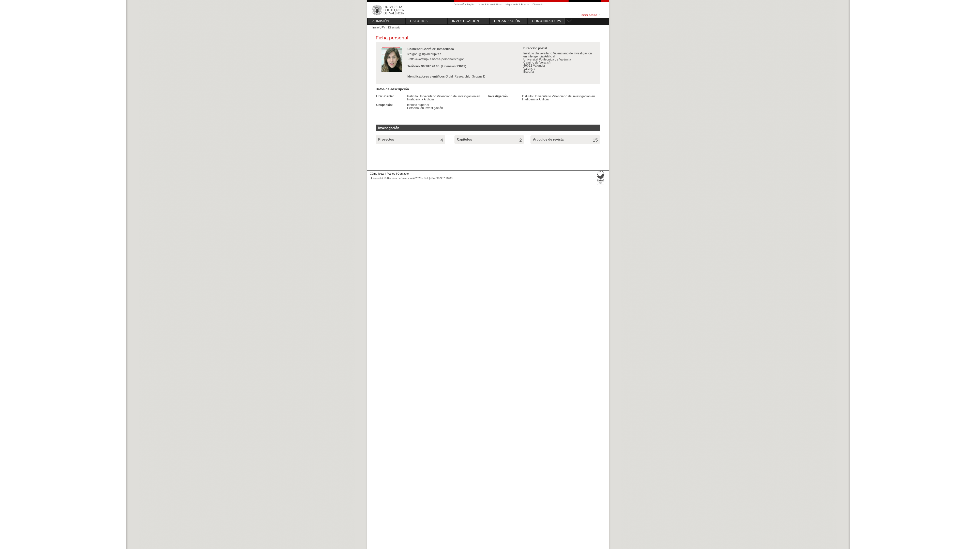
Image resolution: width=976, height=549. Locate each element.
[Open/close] (568, 20)
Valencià (459, 4)
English (471, 4)
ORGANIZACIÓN (507, 21)
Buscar (525, 4)
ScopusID (478, 76)
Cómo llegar (377, 173)
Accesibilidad (494, 4)
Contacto (403, 173)
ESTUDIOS (419, 21)
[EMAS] (601, 185)
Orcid (449, 76)
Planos (391, 173)
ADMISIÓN (380, 21)
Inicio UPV (378, 27)
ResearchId (462, 76)
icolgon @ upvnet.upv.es (424, 54)
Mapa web (512, 4)
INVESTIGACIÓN (465, 21)
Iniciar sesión (589, 15)
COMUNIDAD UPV (546, 21)
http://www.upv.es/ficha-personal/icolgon (437, 59)
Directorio (537, 4)
